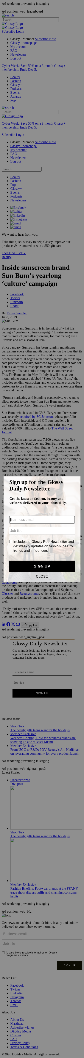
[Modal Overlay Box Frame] (41, 529)
